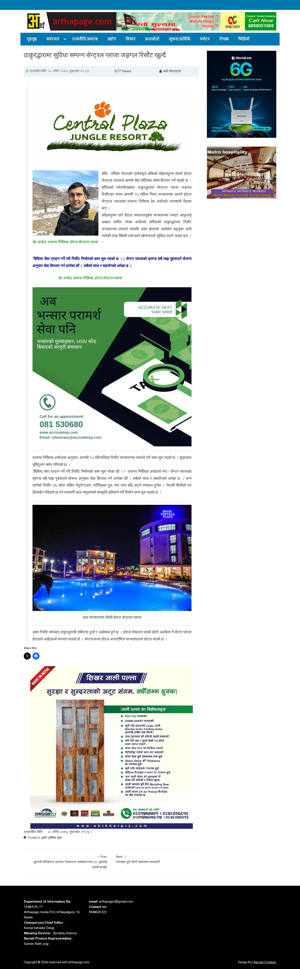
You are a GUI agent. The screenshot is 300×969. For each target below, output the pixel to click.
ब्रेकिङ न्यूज (54, 837)
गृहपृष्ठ (32, 39)
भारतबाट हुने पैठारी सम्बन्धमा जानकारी (138, 859)
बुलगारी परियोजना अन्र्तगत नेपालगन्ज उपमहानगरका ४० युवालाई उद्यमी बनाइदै (70, 862)
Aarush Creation (265, 962)
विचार (131, 39)
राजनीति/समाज (85, 39)
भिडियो (244, 39)
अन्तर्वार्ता (152, 39)
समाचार (53, 39)
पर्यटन (205, 39)
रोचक (224, 39)
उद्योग (111, 39)
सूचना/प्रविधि (179, 39)
